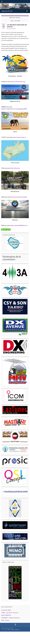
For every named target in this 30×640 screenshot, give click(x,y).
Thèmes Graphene (15, 629)
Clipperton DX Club (6, 11)
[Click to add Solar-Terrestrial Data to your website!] (15, 582)
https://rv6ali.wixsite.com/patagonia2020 (14, 109)
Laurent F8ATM (12, 28)
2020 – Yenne (14, 20)
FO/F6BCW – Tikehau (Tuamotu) (10, 617)
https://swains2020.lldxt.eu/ (19, 225)
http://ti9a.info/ (15, 168)
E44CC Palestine (15, 17)
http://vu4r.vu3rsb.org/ (18, 81)
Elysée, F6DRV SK (6, 615)
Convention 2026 (6, 610)
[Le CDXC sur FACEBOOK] (1, 1)
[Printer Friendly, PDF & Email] (6, 229)
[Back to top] (26, 636)
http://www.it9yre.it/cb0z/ (19, 197)
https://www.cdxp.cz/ (19, 137)
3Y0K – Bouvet (5, 620)
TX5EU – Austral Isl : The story (9, 612)
